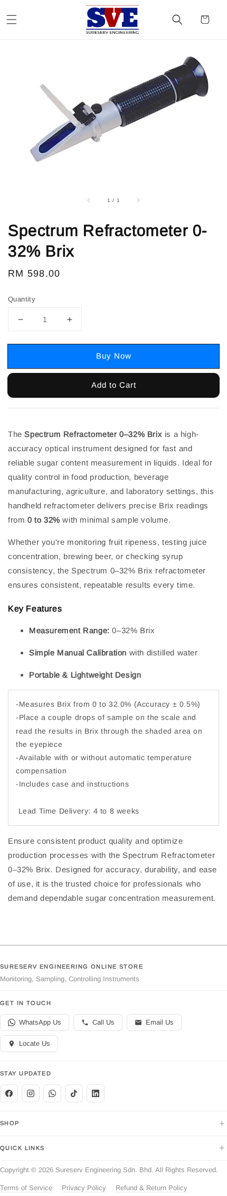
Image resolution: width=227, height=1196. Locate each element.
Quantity (21, 299)
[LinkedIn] (96, 1093)
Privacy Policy (84, 1188)
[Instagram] (31, 1093)
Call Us (103, 1022)
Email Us (160, 1022)
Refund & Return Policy (151, 1188)
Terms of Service (26, 1188)
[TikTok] (74, 1093)
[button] (11, 19)
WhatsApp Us (40, 1022)
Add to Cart (113, 384)
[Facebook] (9, 1093)
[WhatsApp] (52, 1093)
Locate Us (34, 1043)
